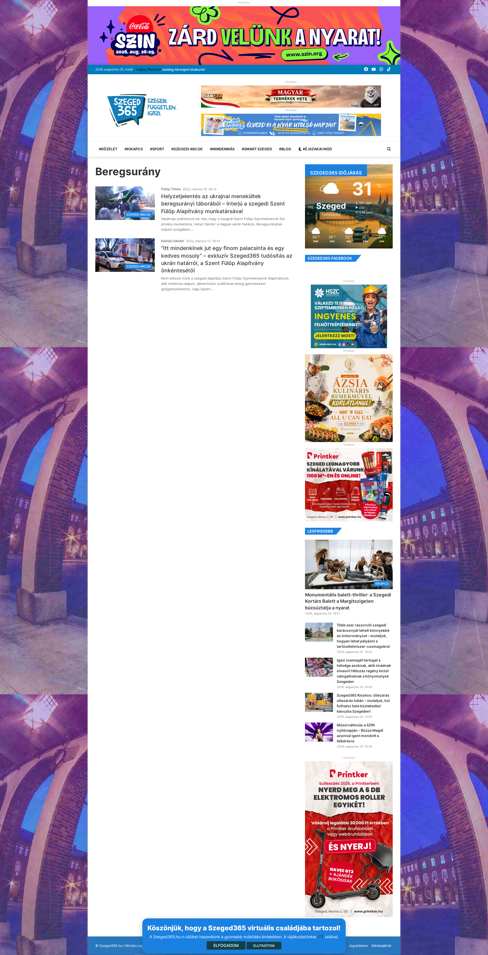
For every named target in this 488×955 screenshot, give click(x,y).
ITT (321, 936)
